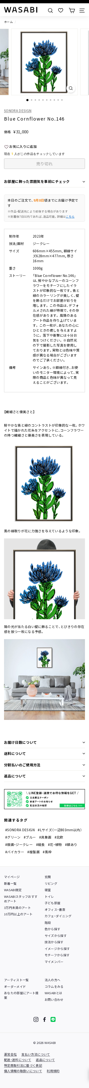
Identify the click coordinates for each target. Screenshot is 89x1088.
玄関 (48, 877)
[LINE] (53, 1019)
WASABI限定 (13, 890)
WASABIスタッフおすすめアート (21, 898)
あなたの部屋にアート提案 (21, 995)
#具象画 (45, 837)
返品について (15, 775)
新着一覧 (10, 883)
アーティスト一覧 (16, 980)
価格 (7, 131)
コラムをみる (54, 986)
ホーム (8, 22)
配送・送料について (17, 1059)
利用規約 (53, 1071)
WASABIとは (53, 993)
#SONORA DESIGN (20, 829)
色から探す (53, 929)
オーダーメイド (15, 986)
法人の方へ (53, 980)
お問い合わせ (54, 999)
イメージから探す (57, 948)
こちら (70, 216)
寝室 (48, 890)
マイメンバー (54, 961)
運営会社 (10, 1054)
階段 (48, 922)
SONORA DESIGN (18, 110)
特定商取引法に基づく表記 (23, 1065)
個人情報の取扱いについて (23, 1071)
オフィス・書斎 (55, 909)
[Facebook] (44, 1019)
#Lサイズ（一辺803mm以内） (60, 829)
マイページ (12, 877)
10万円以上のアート (18, 914)
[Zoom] (70, 88)
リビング (51, 883)
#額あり (71, 844)
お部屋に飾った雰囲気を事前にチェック (37, 181)
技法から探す (54, 942)
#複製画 (33, 851)
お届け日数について (20, 742)
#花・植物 (55, 844)
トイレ (49, 896)
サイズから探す (56, 935)
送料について (15, 753)
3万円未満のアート (17, 907)
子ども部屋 (53, 903)
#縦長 (40, 844)
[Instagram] (35, 1019)
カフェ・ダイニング (58, 916)
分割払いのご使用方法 (22, 764)
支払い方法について (35, 1054)
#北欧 (59, 837)
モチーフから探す (57, 955)
